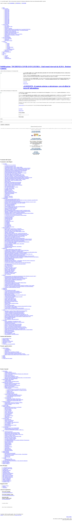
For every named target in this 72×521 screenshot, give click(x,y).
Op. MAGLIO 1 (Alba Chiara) (10, 273)
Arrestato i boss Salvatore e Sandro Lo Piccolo (12, 284)
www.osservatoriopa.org (6, 499)
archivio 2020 (7, 9)
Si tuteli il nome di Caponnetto (10, 375)
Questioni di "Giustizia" (6, 401)
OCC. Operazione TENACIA (10, 205)
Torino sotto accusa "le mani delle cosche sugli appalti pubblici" (15, 263)
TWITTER (18, 3)
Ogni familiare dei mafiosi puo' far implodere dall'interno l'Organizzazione (17, 440)
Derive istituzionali (6, 461)
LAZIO (4, 309)
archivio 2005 (7, 23)
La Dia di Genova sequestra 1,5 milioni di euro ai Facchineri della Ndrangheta (18, 262)
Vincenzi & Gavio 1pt (10, 392)
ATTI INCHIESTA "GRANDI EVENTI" (12, 319)
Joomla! (1, 515)
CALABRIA (5, 163)
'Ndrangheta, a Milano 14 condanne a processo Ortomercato (15, 212)
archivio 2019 (7, 10)
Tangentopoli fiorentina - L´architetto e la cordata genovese (14, 322)
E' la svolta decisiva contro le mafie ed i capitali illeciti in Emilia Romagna (17, 241)
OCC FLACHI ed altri (8, 219)
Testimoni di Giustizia (8, 446)
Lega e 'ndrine (7, 195)
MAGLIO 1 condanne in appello (10, 268)
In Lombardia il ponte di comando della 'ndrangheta (13, 214)
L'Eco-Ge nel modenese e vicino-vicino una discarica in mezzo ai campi (17, 234)
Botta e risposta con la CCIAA (8, 476)
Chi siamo (6, 55)
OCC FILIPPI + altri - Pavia (9, 226)
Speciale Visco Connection (9, 420)
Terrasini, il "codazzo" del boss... (10, 435)
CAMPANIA (5, 289)
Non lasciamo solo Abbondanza (8, 473)
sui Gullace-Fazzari (10, 47)
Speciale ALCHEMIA (6, 462)
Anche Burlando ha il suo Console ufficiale (12, 427)
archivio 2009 (7, 19)
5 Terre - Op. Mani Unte (9, 421)
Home (4, 7)
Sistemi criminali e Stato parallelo (8, 379)
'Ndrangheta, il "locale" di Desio (10, 209)
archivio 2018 (7, 11)
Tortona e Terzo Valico (8, 266)
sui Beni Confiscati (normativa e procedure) (12, 351)
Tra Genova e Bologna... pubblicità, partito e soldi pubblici (14, 243)
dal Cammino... (7, 445)
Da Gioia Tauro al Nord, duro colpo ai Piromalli (13, 183)
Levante (8, 44)
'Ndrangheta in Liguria (6, 472)
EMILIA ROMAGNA (6, 227)
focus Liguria (7, 25)
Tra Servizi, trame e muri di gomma (10, 384)
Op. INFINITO (7, 222)
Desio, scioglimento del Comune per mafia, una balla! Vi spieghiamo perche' (17, 210)
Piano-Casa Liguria (8, 409)
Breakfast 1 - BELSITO (9, 196)
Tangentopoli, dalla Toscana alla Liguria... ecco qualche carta (15, 328)
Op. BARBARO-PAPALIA (9, 216)
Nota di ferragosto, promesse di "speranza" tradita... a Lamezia (15, 179)
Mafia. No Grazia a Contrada (9, 386)
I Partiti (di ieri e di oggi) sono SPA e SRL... (14, 400)
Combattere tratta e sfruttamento (10, 459)
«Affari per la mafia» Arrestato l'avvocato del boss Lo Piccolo (15, 278)
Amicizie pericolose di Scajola (10, 185)
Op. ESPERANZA (8, 224)
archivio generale (5, 8)
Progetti (4, 356)
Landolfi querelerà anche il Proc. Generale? (12, 403)
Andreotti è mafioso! (8, 444)
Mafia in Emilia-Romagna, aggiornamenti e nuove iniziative (15, 240)
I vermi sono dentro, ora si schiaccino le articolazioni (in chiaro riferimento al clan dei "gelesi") (20, 201)
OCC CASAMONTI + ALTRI (10, 333)
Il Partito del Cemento (8, 417)
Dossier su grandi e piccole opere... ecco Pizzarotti (13, 228)
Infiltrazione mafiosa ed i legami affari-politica (12, 383)
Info (3, 54)
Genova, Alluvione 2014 (9, 412)
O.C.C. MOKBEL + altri (9, 318)
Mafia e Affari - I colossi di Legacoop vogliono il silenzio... (14, 229)
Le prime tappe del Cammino (7, 358)
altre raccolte (7, 50)
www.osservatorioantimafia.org (7, 492)
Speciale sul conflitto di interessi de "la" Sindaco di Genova (17, 390)
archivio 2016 (7, 13)
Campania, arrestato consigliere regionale (11, 303)
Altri (3, 430)
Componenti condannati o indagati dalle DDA (12, 385)
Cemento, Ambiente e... (6, 406)
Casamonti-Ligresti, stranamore (10, 323)
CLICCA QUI (21, 105)
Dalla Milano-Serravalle (6, 470)
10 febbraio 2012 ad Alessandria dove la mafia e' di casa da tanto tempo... (17, 250)
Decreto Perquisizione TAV (9, 330)
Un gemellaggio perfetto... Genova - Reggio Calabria (13, 167)
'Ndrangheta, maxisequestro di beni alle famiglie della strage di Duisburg (17, 178)
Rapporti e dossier (6, 485)
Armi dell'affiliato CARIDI (9, 271)
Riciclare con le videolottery (9, 455)
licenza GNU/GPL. (18, 515)
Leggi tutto (25, 81)
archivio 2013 (7, 16)
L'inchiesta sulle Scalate (9, 218)
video (3, 52)
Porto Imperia (7, 35)
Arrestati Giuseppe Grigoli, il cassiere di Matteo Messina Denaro (15, 282)
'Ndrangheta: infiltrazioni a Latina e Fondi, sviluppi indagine (15, 311)
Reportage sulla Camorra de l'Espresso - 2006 (12, 433)
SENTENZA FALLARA (9, 190)
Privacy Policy (69, 516)
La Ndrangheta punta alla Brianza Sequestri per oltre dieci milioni (15, 215)
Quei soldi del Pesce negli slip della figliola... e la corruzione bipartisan (16, 30)
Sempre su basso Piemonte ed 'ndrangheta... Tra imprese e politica (16, 253)
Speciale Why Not (10, 396)
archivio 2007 (7, 21)
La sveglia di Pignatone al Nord (10, 439)
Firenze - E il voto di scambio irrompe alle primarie (13, 324)
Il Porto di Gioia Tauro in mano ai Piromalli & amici (13, 171)
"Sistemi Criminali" (8, 380)
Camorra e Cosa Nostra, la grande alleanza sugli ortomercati (15, 313)
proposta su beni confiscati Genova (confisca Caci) (13, 352)
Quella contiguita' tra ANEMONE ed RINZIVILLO (13, 279)
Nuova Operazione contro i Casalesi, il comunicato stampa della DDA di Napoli (18, 306)
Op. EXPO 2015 (7, 220)
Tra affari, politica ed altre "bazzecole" (11, 394)
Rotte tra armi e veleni (8, 458)
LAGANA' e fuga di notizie (9, 187)
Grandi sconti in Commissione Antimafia (11, 376)
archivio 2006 (7, 22)
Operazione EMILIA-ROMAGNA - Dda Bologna (13, 246)
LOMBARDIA (5, 198)
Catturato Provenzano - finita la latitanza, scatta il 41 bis (14, 434)
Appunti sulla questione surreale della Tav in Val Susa (14, 257)
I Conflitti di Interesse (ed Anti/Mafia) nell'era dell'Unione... (17, 389)
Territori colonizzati (6, 451)
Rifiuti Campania (7, 302)
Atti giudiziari (5, 487)
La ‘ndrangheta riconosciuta (7, 467)
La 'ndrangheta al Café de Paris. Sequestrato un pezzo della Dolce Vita (16, 314)
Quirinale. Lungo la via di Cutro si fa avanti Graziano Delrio (15, 236)
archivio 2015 (7, 14)
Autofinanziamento (8, 58)
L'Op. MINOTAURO (8, 264)
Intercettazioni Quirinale (9, 450)
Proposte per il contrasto (9, 245)
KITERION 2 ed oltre (8, 189)
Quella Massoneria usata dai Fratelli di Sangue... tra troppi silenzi (15, 170)
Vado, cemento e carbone (9, 415)
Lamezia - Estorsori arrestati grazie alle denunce (13, 184)
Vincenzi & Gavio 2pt (10, 393)
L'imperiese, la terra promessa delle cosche (12, 32)
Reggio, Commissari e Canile (9, 191)
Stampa (24, 83)
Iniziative (4, 357)
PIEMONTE (5, 248)
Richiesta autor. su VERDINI (9, 331)
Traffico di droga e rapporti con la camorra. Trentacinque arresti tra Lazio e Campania (19, 315)
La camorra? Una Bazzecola (9, 297)
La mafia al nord (5, 469)
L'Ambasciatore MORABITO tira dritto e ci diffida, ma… (14, 429)
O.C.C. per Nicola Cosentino (9, 305)
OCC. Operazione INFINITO (10, 204)
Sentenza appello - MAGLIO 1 (10, 269)
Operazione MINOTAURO (9, 258)
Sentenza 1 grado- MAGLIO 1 (10, 270)
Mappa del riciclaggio (8, 449)
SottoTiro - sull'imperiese (7, 478)
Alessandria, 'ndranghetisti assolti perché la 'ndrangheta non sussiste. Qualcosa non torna (19, 255)
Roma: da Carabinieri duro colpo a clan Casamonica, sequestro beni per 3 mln (18, 316)
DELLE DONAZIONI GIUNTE (36, 149)
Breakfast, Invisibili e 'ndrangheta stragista (12, 381)
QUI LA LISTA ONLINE (36, 148)
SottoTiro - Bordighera (6, 479)
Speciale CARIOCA (6, 463)
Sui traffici (4, 457)
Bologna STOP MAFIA (9, 244)
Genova (8, 45)
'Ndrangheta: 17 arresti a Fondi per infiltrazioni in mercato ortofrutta (16, 310)
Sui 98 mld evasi (7, 456)
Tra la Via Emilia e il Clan (7, 338)
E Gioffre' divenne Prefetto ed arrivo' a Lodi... (12, 199)
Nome (1, 118)
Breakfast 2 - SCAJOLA (9, 197)
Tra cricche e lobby (6, 418)
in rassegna (4, 53)
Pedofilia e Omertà (6, 339)
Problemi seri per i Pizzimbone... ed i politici (12, 34)
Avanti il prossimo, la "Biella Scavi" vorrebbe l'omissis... (14, 251)
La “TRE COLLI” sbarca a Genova (11, 267)
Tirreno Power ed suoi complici (8, 341)
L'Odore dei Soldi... (8, 442)
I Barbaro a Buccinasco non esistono (11, 208)
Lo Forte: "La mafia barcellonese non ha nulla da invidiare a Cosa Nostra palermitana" (19, 286)
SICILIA (4, 275)
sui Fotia (8, 46)
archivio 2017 (7, 12)
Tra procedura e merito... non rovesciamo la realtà (13, 436)
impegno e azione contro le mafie (10, 437)
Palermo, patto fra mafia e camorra (10, 299)
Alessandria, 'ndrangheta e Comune (10, 272)
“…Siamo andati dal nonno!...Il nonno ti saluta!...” (13, 249)
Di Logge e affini (5, 405)
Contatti (6, 56)
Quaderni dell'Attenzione (7, 51)
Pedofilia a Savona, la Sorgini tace (10, 31)
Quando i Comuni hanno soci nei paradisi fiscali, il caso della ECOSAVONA (17, 29)
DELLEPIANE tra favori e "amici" (10, 408)
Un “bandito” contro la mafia (7, 468)
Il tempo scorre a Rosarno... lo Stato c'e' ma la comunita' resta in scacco (16, 176)
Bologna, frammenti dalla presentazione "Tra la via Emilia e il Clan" (16, 235)
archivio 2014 (7, 15)
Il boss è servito (7, 304)
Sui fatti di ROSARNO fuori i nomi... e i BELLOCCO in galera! (15, 172)
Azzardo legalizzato (6, 452)
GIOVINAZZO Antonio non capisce (11, 192)
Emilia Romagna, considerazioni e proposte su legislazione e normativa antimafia (18, 239)
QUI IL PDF (36, 151)
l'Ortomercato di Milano (9, 217)
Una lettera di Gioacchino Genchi (10, 166)
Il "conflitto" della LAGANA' (10, 188)
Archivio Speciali (5, 24)
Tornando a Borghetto (8, 28)
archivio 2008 (7, 20)
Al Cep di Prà (7, 447)
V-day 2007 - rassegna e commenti (10, 438)
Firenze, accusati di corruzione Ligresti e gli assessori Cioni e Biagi (16, 327)
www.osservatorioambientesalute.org (8, 495)
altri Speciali (7, 27)
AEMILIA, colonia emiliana (9, 232)
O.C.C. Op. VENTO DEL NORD (10, 242)
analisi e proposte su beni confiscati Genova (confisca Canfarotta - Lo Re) (17, 354)
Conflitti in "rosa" (10, 391)
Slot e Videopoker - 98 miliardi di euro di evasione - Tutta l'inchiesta (16, 454)
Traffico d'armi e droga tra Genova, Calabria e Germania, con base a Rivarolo (17, 168)
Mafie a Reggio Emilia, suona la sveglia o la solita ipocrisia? (15, 238)
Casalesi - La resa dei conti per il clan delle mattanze (13, 292)
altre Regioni (7, 39)
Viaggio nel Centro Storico (7, 474)
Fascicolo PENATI (8, 225)
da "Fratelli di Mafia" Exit (7, 480)
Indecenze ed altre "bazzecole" (8, 382)
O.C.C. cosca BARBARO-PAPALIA (11, 207)
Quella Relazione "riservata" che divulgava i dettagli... (14, 402)
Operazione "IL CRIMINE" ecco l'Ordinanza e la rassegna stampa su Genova (18, 211)
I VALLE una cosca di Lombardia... (11, 203)
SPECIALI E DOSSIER (7, 37)
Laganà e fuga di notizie (9, 374)
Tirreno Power (7, 416)
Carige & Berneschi (8, 419)
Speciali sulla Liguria (8, 38)
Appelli (4, 355)
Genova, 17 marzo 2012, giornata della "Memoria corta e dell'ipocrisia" (16, 373)
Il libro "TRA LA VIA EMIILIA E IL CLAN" (12, 237)
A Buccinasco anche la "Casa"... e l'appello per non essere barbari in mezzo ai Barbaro (19, 213)
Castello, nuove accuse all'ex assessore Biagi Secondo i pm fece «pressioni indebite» (19, 329)
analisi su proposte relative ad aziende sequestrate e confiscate (15, 353)
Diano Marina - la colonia (7, 342)
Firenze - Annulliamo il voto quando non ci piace (13, 321)
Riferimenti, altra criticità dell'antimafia (11, 378)
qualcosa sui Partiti (8, 397)
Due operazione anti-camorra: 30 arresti (11, 301)
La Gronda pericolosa (8, 413)
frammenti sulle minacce (9, 431)
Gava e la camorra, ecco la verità (10, 290)
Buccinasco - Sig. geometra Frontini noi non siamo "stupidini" (15, 202)
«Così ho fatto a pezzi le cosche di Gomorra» (12, 291)
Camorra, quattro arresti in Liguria (10, 298)
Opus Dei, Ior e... (7, 194)
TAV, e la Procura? (8, 274)
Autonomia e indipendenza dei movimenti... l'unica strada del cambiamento (15, 460)
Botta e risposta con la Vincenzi (8, 475)
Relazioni (4, 486)
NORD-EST (5, 288)
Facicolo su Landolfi (8, 404)
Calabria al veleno (8, 181)
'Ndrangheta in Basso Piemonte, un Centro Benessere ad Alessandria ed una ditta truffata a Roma (21, 252)
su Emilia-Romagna (8, 349)
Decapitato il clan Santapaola (9, 280)
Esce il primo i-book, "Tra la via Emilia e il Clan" (13, 173)
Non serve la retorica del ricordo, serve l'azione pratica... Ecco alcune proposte (18, 377)
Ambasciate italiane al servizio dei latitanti (12, 428)
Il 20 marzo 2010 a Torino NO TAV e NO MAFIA (13, 261)
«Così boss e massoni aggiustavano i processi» (12, 287)
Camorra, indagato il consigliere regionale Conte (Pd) (13, 296)
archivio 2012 (7, 17)
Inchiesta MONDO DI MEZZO (10, 317)
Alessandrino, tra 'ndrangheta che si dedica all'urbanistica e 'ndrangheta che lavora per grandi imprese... (22, 256)
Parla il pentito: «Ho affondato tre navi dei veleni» (13, 182)
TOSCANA (5, 320)
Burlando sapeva (7, 36)
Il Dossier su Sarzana (6, 340)
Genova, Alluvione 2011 (9, 411)
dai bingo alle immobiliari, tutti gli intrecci (14, 398)
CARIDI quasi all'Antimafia (9, 193)
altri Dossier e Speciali (8, 40)
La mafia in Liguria (6, 471)
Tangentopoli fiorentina (8, 332)
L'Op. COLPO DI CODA (9, 265)
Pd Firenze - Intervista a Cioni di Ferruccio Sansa (13, 325)
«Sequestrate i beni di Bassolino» (10, 295)
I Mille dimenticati (8, 448)
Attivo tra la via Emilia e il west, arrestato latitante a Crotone (15, 175)
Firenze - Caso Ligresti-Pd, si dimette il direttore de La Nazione (15, 326)
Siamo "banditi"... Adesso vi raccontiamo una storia (13, 180)
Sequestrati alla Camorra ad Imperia (10, 300)
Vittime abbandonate (8, 443)
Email (27, 83)
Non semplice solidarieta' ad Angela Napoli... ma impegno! (14, 174)
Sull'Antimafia (5, 371)
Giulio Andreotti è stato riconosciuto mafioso (12, 432)
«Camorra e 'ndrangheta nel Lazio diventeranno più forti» (14, 312)
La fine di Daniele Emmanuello (10, 281)
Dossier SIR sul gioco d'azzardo (10, 453)
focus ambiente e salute (8, 26)
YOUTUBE (24, 3)
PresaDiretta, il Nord (6, 481)
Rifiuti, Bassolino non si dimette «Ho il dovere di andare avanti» (15, 294)
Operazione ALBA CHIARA (9, 259)
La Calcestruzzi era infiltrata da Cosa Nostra (12, 283)
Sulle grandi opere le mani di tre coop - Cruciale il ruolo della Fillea (16, 233)
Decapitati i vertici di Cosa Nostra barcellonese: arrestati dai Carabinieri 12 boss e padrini (19, 285)
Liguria (6, 42)
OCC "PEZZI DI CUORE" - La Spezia (11, 186)
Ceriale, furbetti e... (8, 414)
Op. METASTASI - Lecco (9, 221)
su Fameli (8, 48)
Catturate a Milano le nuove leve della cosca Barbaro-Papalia (15, 206)
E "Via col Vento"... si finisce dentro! (11, 307)
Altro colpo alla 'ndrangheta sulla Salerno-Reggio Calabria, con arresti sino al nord (18, 177)
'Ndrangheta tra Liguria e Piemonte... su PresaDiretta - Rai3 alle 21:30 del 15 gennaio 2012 (20, 260)
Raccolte (4, 41)
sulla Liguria (7, 350)
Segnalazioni (7, 57)
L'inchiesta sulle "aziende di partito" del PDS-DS (15, 399)
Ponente (8, 43)
